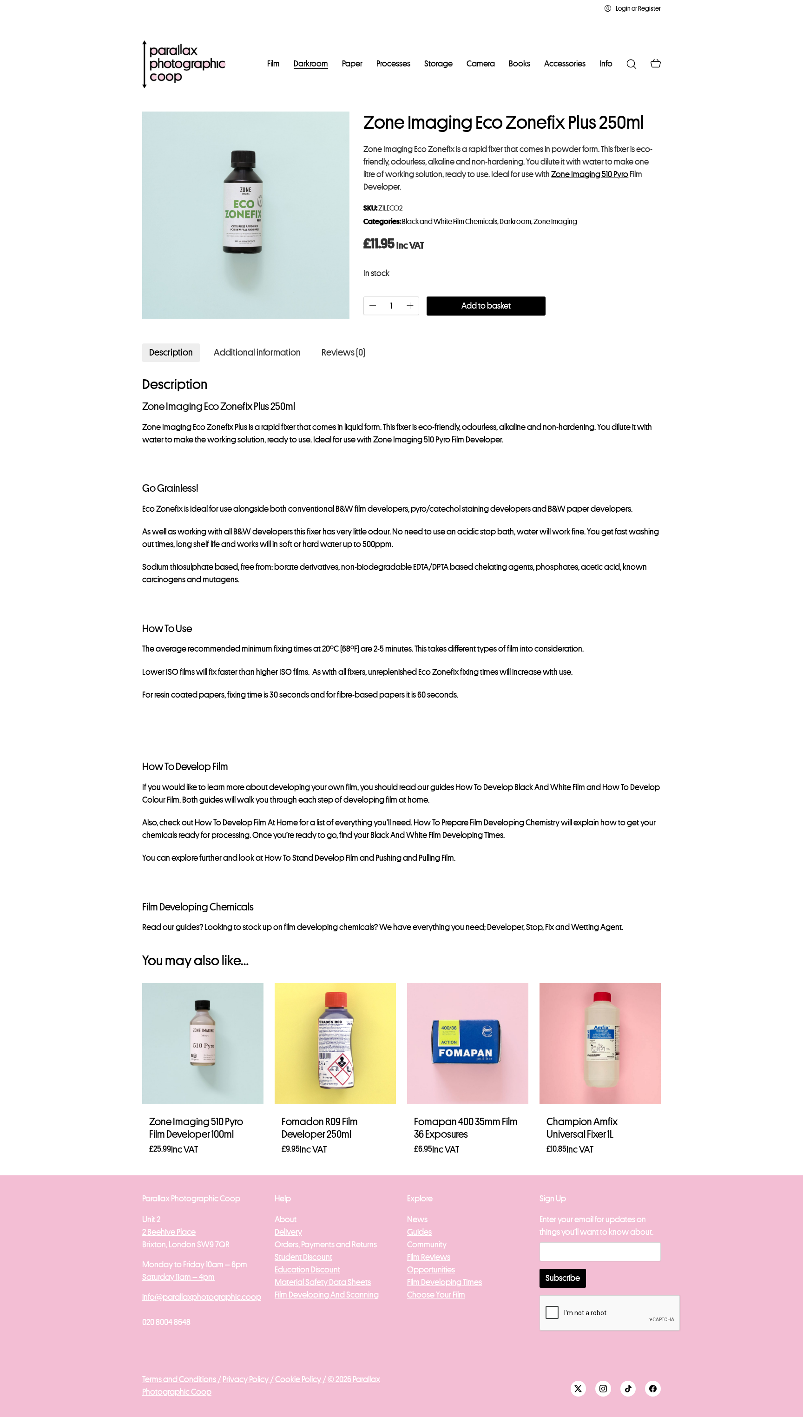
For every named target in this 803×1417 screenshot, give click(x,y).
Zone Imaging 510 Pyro (589, 174)
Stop (534, 927)
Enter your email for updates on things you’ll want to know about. (596, 1225)
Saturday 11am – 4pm (178, 1277)
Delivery (288, 1232)
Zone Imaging (555, 221)
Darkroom (515, 221)
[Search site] (631, 64)
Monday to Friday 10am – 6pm (194, 1264)
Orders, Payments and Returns (326, 1244)
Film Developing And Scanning (327, 1295)
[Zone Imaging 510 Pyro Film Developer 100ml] (202, 1043)
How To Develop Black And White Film (520, 787)
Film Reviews (428, 1257)
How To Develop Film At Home (246, 822)
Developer (505, 927)
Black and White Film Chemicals (449, 221)
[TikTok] (628, 1389)
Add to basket (486, 306)
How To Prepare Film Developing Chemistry (486, 822)
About (285, 1219)
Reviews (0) (343, 352)
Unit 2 (151, 1219)
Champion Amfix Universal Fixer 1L (582, 1128)
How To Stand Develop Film (311, 858)
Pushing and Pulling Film (414, 858)
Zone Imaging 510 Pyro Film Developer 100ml (196, 1128)
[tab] (171, 352)
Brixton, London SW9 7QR (186, 1244)
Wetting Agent (596, 927)
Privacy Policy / (248, 1379)
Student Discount (303, 1257)
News (417, 1219)
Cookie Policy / (300, 1379)
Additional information (257, 352)
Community (427, 1244)
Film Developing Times (444, 1282)
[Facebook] (653, 1389)
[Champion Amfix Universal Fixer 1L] (600, 1043)
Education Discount (307, 1269)
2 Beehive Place (169, 1232)
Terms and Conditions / (181, 1379)
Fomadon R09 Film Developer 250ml (320, 1128)
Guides (419, 1232)
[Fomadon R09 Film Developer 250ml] (335, 1043)
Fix (549, 927)
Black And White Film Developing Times (436, 835)
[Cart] (656, 64)
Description (171, 352)
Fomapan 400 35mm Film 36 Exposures (466, 1128)
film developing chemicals (329, 927)
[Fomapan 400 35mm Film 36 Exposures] (467, 1043)
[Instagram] (603, 1389)
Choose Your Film (436, 1295)
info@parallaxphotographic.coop (201, 1297)
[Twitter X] (578, 1389)
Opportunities (431, 1269)
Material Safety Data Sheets (323, 1282)
